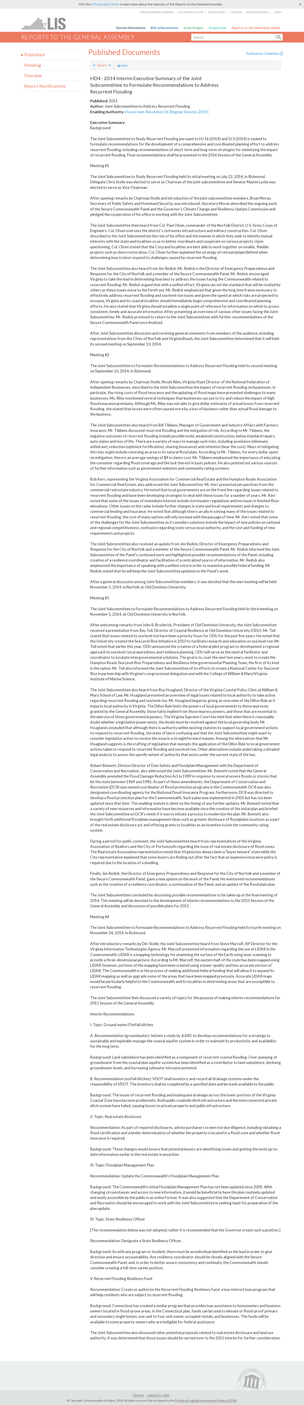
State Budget (193, 28)
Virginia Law (217, 28)
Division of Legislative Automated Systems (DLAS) (206, 1400)
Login (278, 12)
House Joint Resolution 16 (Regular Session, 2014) (167, 111)
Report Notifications (45, 86)
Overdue (33, 75)
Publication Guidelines (263, 53)
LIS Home (236, 12)
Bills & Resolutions (164, 28)
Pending (32, 65)
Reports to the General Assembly (255, 28)
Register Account (258, 12)
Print (124, 65)
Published (34, 54)
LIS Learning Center (105, 4)
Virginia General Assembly (157, 12)
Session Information (131, 28)
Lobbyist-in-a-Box (158, 1395)
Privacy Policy (217, 12)
